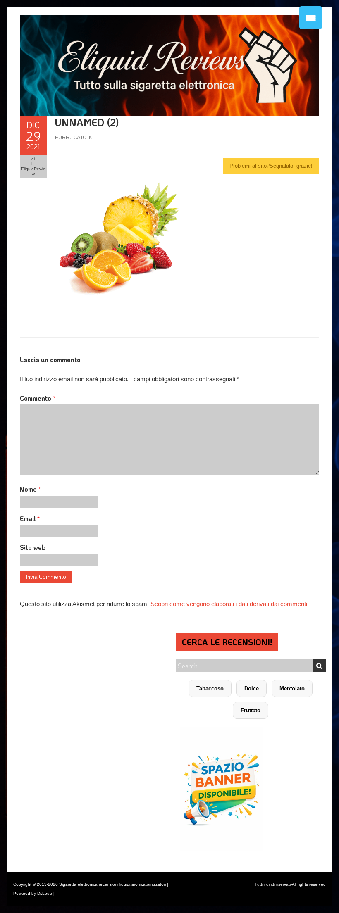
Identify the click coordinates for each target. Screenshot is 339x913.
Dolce (251, 688)
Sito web (33, 547)
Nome (30, 489)
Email (30, 518)
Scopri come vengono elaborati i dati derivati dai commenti (228, 603)
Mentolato (292, 688)
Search (319, 665)
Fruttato (250, 710)
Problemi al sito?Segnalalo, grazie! (271, 166)
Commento (37, 398)
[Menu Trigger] (310, 17)
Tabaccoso (210, 688)
